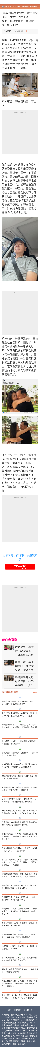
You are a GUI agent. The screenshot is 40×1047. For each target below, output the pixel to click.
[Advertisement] (20, 134)
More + (35, 692)
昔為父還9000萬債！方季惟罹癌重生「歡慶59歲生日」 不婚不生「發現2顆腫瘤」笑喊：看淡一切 (20, 911)
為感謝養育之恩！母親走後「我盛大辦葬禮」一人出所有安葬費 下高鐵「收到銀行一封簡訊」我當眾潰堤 (25, 681)
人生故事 (25, 6)
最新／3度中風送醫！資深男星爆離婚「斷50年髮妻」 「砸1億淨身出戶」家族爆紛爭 (19, 996)
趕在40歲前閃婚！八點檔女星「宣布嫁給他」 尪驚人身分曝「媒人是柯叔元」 (20, 959)
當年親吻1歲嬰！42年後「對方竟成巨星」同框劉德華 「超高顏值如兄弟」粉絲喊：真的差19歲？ (19, 836)
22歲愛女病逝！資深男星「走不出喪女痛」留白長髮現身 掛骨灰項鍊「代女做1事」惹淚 (20, 812)
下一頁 (20, 567)
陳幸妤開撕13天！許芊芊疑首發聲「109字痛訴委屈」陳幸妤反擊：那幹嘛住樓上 (19, 789)
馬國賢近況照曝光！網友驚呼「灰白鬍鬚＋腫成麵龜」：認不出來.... (19, 947)
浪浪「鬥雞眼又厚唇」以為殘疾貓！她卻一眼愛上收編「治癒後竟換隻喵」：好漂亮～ (19, 714)
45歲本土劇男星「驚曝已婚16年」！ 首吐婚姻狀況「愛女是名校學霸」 (20, 970)
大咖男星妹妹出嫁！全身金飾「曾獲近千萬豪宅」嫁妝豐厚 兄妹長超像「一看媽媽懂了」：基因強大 (19, 983)
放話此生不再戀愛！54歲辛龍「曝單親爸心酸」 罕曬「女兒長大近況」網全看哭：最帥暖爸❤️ (25, 650)
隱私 (9, 1010)
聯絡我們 (17, 1010)
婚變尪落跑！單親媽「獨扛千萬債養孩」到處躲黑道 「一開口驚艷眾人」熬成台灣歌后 (19, 875)
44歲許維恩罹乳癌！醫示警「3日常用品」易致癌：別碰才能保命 (19, 777)
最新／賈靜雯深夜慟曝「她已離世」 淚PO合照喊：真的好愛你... (20, 754)
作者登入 (7, 6)
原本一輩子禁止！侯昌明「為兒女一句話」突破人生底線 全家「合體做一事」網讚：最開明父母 (25, 666)
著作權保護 (28, 1010)
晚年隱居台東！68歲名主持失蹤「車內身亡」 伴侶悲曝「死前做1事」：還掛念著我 (20, 765)
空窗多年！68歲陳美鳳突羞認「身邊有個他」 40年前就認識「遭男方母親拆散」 (20, 823)
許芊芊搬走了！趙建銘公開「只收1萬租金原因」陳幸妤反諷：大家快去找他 (19, 887)
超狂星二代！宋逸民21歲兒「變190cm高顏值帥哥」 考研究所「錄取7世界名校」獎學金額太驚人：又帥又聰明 (20, 862)
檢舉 (25, 31)
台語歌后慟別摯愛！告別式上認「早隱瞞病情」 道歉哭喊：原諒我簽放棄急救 (19, 936)
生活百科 (16, 6)
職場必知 (33, 6)
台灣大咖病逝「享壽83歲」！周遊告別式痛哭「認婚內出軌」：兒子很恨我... (20, 849)
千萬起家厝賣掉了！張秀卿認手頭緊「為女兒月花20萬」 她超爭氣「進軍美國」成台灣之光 (20, 727)
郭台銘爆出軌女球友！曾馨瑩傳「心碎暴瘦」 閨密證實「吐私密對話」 (19, 742)
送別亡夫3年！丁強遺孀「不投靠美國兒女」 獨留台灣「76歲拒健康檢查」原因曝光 (20, 800)
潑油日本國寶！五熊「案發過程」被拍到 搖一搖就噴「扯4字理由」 (19, 924)
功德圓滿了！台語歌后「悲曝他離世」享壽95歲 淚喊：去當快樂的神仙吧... (20, 898)
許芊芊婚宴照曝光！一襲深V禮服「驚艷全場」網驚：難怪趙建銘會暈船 (18, 703)
